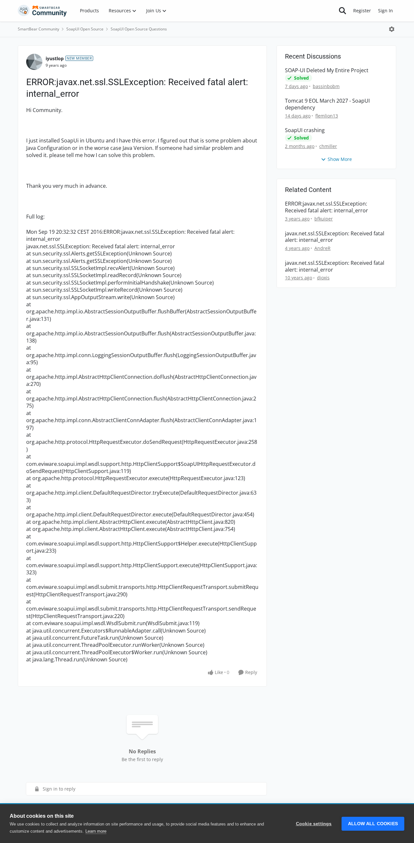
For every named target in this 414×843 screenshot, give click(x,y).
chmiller (328, 146)
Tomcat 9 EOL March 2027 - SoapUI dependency (327, 104)
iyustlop (55, 58)
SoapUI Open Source (85, 29)
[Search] (342, 11)
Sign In (385, 10)
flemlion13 (326, 116)
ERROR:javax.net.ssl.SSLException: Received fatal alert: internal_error (326, 207)
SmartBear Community (38, 29)
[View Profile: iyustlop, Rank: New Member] (34, 62)
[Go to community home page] (42, 11)
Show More (340, 159)
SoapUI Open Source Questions (139, 29)
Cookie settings (314, 823)
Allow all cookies (373, 823)
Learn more (95, 831)
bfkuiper (323, 219)
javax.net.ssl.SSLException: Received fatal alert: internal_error (334, 237)
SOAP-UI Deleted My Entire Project (326, 70)
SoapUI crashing (305, 130)
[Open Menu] (391, 29)
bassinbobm (326, 86)
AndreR (322, 248)
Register (362, 10)
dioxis (323, 278)
